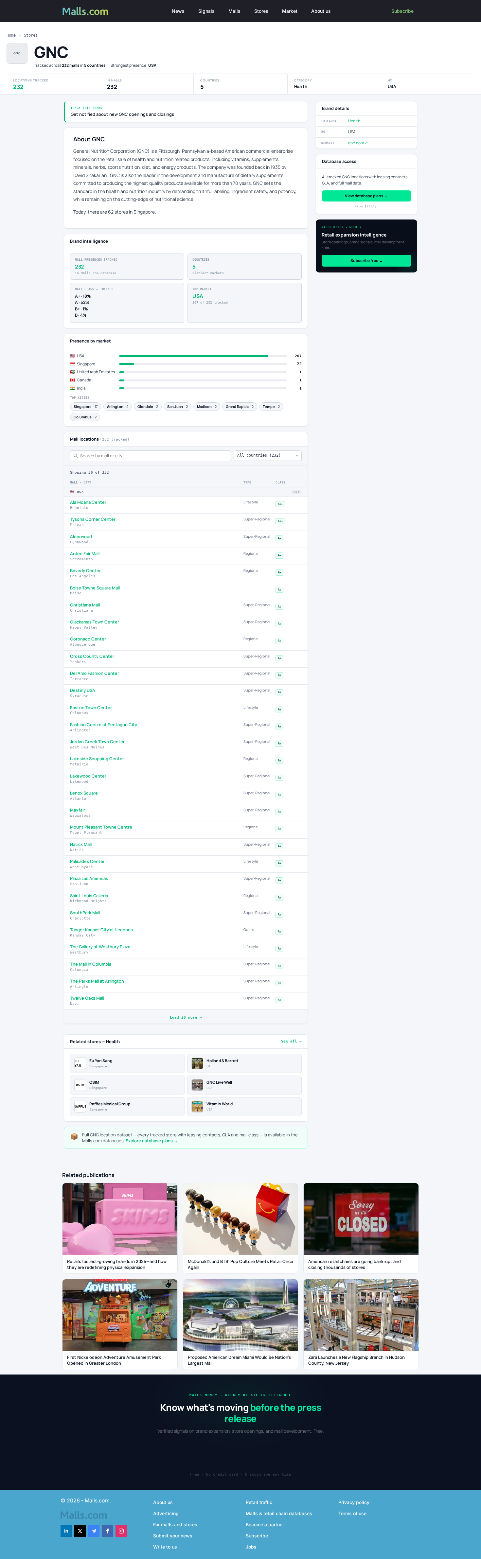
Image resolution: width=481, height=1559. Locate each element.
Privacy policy (353, 1502)
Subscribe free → (366, 260)
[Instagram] (121, 1531)
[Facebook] (107, 1531)
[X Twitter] (80, 1531)
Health (354, 121)
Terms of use (352, 1513)
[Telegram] (93, 1531)
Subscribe (402, 11)
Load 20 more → (186, 1017)
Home (11, 35)
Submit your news (172, 1535)
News (178, 11)
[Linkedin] (66, 1531)
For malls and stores (175, 1524)
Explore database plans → (152, 1141)
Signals (206, 11)
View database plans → (366, 196)
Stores (261, 11)
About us (321, 11)
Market (289, 11)
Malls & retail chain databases (279, 1513)
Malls (234, 11)
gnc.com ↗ (358, 143)
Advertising (166, 1513)
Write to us (165, 1547)
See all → (291, 1041)
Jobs (251, 1547)
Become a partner (265, 1524)
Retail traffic (259, 1502)
